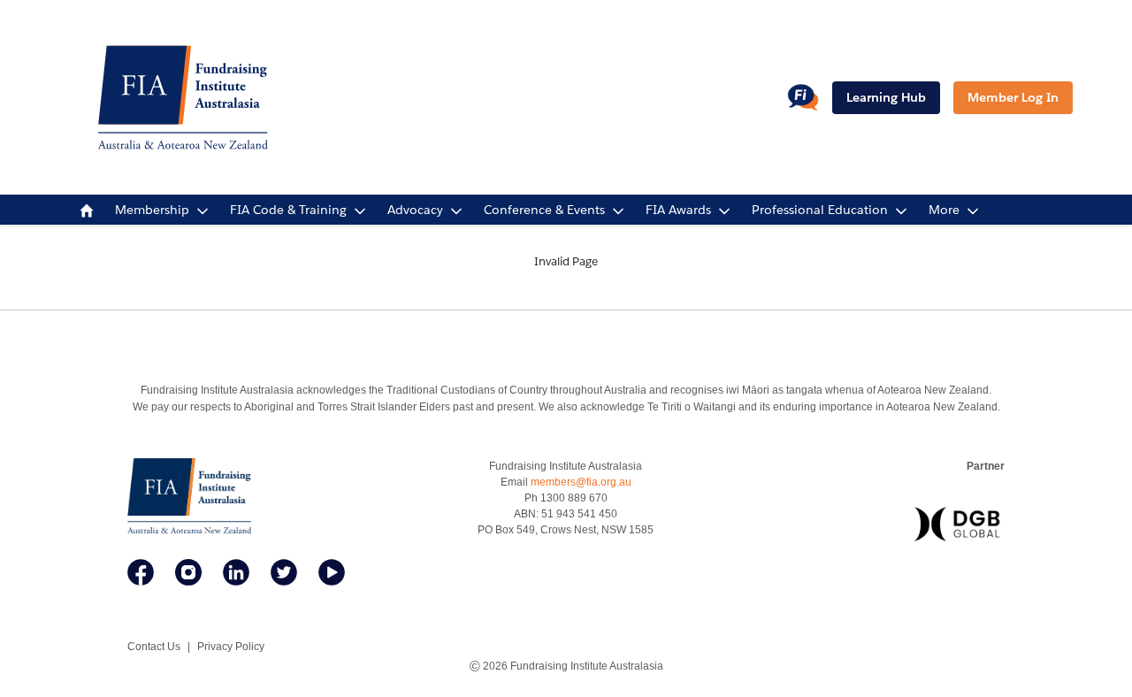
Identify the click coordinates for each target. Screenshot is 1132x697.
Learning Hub (886, 97)
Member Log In (1013, 97)
